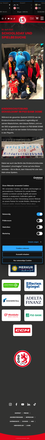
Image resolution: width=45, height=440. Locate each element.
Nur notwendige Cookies (23, 260)
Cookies (25, 421)
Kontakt (18, 413)
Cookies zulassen (22, 248)
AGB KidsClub (19, 425)
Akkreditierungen (16, 417)
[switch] (40, 220)
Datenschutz (14, 421)
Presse (26, 413)
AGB (32, 421)
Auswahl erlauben (22, 254)
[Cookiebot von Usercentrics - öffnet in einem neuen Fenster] (33, 178)
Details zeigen (33, 242)
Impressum (29, 417)
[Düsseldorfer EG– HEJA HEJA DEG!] (22, 24)
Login (28, 425)
